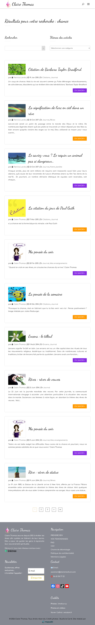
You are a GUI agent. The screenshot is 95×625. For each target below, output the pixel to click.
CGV (52, 546)
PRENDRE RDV (57, 535)
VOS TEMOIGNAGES (59, 539)
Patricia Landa (20, 77)
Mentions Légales (58, 557)
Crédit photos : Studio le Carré (59, 619)
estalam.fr (68, 612)
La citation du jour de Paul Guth (51, 208)
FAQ (52, 542)
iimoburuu (62, 604)
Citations (46, 77)
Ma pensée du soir (41, 251)
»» (60, 509)
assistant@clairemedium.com (63, 572)
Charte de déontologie (60, 550)
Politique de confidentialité (62, 553)
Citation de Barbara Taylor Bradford (54, 69)
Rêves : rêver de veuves (44, 379)
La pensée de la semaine (45, 294)
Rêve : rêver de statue (43, 472)
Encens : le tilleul (40, 336)
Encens (46, 344)
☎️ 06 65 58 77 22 (58, 576)
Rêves (52, 120)
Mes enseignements (58, 263)
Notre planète (56, 167)
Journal (54, 77)
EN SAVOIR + (79, 90)
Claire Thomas (20, 219)
